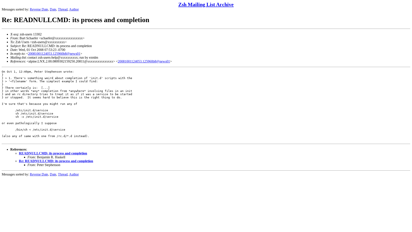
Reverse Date (39, 9)
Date (53, 9)
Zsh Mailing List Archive (206, 4)
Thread (63, 9)
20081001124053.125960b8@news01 (54, 53)
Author (74, 9)
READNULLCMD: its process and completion (53, 153)
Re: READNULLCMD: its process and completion (56, 161)
